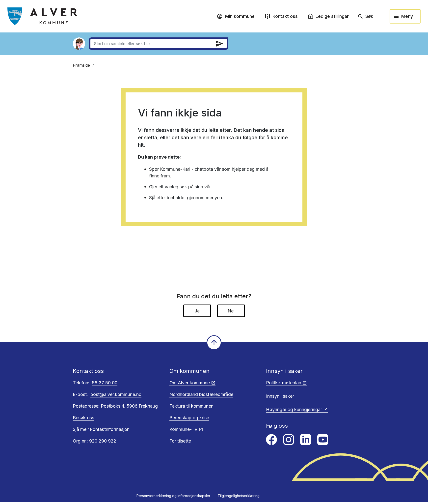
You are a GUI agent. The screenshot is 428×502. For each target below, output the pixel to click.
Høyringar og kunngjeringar (294, 409)
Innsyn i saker (280, 396)
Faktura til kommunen (191, 406)
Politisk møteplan (283, 382)
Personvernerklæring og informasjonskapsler (173, 496)
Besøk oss (83, 417)
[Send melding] (219, 44)
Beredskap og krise (189, 417)
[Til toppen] (214, 342)
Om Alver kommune (189, 382)
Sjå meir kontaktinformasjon (101, 429)
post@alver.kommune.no (115, 394)
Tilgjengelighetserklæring (239, 496)
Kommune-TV (183, 429)
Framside (81, 65)
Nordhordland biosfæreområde (201, 394)
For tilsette (180, 441)
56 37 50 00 (104, 382)
